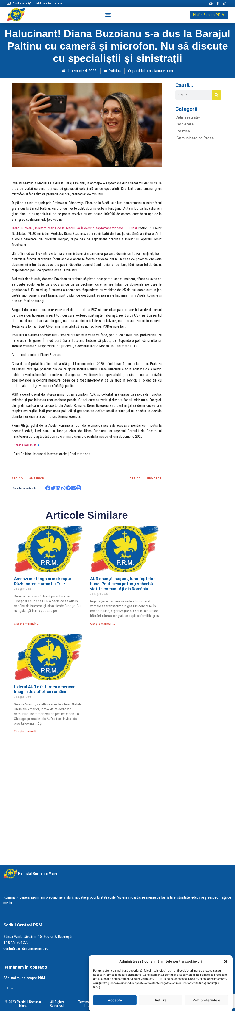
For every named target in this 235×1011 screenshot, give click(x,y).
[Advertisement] (198, 212)
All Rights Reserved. (57, 1004)
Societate (185, 124)
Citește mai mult (24, 445)
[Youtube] (210, 3)
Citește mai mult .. (26, 623)
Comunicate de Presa (195, 138)
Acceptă (115, 1000)
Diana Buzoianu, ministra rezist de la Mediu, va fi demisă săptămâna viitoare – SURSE (75, 228)
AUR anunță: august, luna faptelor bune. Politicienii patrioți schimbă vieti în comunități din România (122, 583)
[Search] (216, 95)
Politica (114, 71)
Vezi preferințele (206, 1000)
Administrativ (188, 117)
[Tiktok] (224, 3)
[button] (226, 961)
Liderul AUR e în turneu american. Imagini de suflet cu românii (45, 689)
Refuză (161, 1000)
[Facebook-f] (217, 3)
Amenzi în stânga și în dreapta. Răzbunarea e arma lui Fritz (43, 581)
